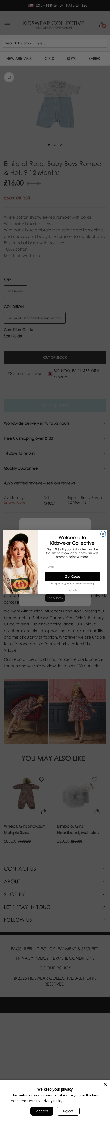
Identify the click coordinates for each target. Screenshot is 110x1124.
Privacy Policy (52, 1100)
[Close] (105, 1084)
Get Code (72, 576)
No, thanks (72, 590)
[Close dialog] (103, 533)
